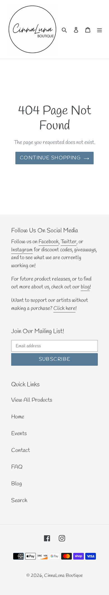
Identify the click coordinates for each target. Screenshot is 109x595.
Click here (64, 308)
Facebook (49, 241)
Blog (16, 484)
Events (19, 433)
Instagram (22, 250)
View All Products (31, 400)
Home (17, 417)
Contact (20, 450)
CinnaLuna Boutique (63, 575)
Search (19, 500)
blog (85, 287)
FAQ (17, 467)
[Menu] (99, 29)
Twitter (69, 241)
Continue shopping (50, 158)
